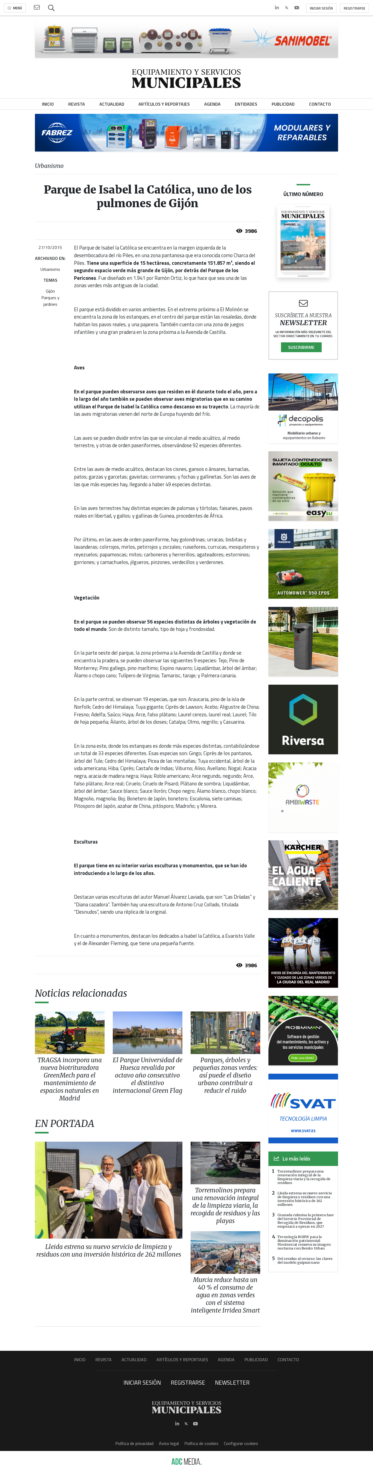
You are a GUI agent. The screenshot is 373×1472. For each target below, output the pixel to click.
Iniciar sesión (321, 8)
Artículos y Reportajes (182, 1359)
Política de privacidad (134, 1443)
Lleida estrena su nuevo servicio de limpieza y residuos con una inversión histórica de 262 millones (304, 1199)
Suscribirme (301, 347)
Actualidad (134, 1359)
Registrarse (354, 8)
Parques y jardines (50, 300)
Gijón (50, 291)
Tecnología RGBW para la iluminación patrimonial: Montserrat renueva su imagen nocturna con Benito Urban (304, 1242)
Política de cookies (201, 1443)
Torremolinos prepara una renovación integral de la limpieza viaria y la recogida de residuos (303, 1177)
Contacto (288, 1359)
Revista (103, 1359)
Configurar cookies (241, 1443)
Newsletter (232, 1382)
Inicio (79, 1359)
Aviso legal (169, 1443)
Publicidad (256, 1359)
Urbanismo (50, 269)
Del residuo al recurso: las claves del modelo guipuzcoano (305, 1260)
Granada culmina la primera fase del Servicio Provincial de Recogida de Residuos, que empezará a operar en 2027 (305, 1220)
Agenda (226, 1359)
